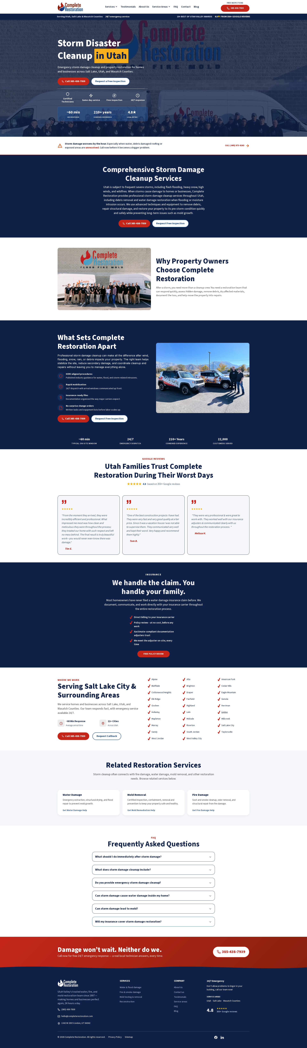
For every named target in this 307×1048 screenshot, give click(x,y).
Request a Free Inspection (110, 81)
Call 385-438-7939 (75, 81)
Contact (186, 6)
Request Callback (107, 736)
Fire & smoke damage (130, 992)
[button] (111, 7)
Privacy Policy (115, 1037)
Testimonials (128, 6)
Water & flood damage (130, 987)
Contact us (179, 992)
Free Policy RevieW (153, 653)
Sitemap (129, 1037)
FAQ (176, 6)
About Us (144, 6)
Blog (196, 6)
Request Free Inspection (170, 223)
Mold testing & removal (131, 997)
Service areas (180, 1001)
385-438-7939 (233, 952)
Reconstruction (127, 1001)
